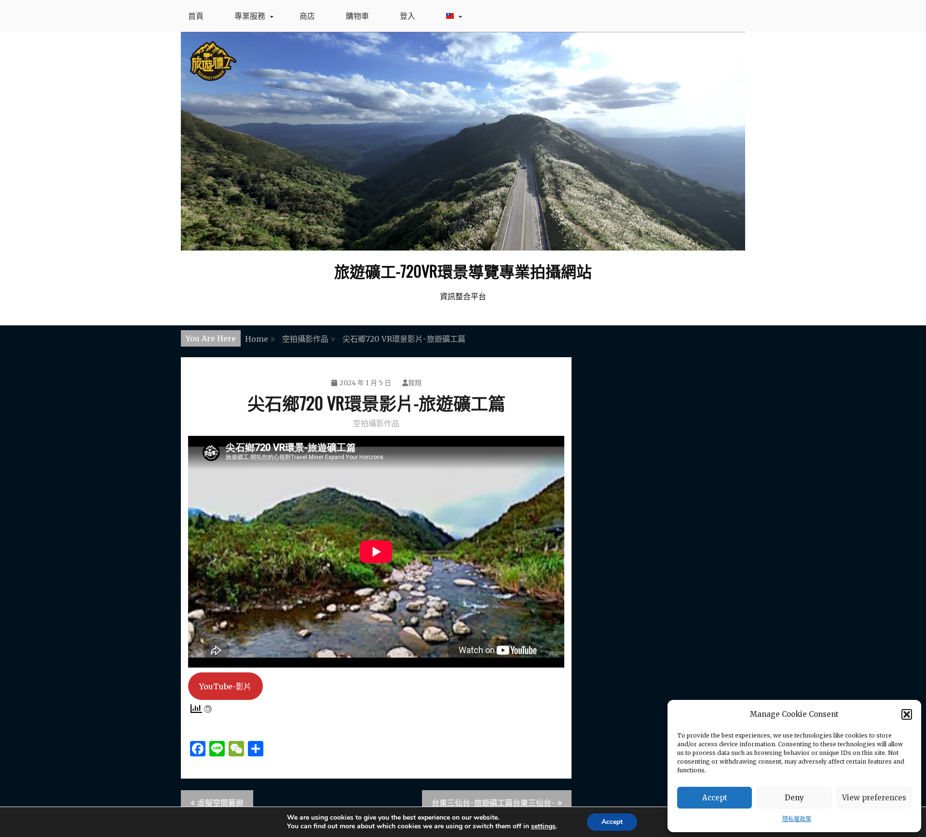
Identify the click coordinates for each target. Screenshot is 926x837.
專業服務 (249, 16)
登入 (407, 16)
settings (543, 826)
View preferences (874, 797)
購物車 (357, 16)
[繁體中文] (452, 16)
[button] (907, 714)
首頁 (196, 16)
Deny (794, 797)
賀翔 (415, 382)
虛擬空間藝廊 (220, 803)
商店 (307, 16)
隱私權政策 (796, 819)
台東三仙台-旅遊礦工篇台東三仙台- (493, 803)
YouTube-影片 (225, 686)
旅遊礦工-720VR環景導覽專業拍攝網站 (463, 270)
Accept (714, 797)
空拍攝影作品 (376, 423)
